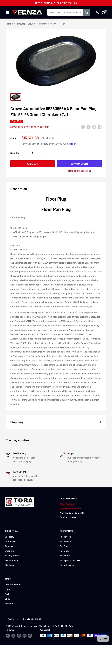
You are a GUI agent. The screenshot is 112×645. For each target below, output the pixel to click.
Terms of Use (11, 560)
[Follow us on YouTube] (24, 636)
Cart (7, 594)
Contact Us (10, 541)
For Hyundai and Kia (70, 560)
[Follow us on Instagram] (19, 636)
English (10, 619)
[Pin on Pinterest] (88, 127)
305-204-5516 (67, 504)
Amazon (9, 603)
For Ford (64, 546)
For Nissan (65, 541)
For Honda (65, 555)
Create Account (13, 584)
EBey (7, 598)
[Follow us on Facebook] (8, 636)
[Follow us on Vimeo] (30, 636)
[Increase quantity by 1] (40, 153)
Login (7, 589)
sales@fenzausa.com (70, 508)
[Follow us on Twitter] (13, 636)
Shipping (9, 550)
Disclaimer (10, 565)
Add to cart (32, 163)
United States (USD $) (32, 619)
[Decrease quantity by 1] (25, 153)
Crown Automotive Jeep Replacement (29, 127)
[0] (103, 12)
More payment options (79, 170)
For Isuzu (64, 550)
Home (8, 23)
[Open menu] (7, 12)
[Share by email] (100, 127)
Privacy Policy (12, 555)
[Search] (86, 12)
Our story (9, 536)
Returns (9, 546)
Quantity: (15, 153)
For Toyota (65, 536)
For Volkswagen (68, 565)
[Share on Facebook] (83, 127)
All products (19, 23)
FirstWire (69, 626)
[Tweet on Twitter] (94, 127)
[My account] (97, 12)
